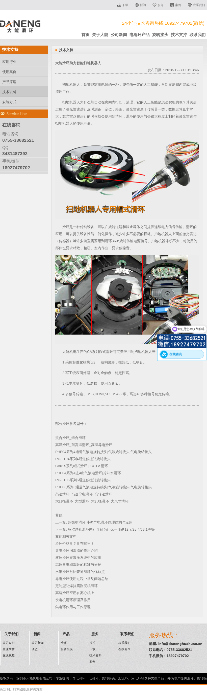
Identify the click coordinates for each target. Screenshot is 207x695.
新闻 (143, 5)
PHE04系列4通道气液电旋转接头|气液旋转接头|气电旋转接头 (103, 452)
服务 (161, 5)
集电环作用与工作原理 (73, 607)
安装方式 (9, 102)
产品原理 (9, 82)
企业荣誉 (9, 649)
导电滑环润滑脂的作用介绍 (76, 550)
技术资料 (9, 92)
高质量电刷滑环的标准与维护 (78, 565)
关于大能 (100, 34)
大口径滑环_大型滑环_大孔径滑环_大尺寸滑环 (91, 501)
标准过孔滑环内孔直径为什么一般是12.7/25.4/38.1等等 (111, 529)
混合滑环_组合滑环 (70, 438)
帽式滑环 (106, 352)
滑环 (118, 116)
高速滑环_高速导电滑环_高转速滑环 (83, 494)
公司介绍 (9, 643)
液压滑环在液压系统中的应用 (78, 558)
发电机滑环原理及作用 (73, 600)
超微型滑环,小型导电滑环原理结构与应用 (100, 522)
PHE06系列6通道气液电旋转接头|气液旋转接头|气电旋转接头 (103, 487)
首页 (86, 34)
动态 (35, 649)
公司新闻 (119, 34)
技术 (92, 643)
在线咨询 (124, 649)
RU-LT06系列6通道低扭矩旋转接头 (83, 480)
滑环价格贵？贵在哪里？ (74, 543)
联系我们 (199, 5)
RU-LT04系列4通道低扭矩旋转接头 (83, 459)
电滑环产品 (140, 34)
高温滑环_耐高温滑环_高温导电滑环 (83, 445)
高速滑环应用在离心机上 (74, 593)
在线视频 (9, 655)
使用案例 (9, 72)
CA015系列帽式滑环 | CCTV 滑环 (81, 466)
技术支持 (179, 34)
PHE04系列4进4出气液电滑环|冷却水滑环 (88, 473)
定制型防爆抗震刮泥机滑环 (76, 586)
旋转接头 (160, 34)
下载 (125, 5)
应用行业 (9, 62)
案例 (178, 5)
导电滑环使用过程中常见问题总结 (81, 579)
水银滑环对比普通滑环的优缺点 (80, 572)
